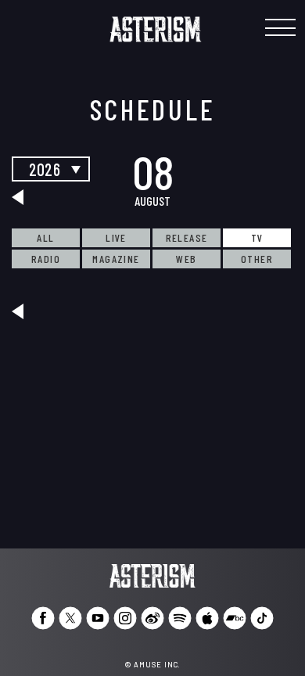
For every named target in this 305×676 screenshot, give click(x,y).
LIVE (116, 237)
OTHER (257, 258)
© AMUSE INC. (153, 664)
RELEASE (187, 237)
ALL (45, 237)
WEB (186, 258)
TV (257, 237)
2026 (44, 169)
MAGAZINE (115, 258)
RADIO (45, 258)
